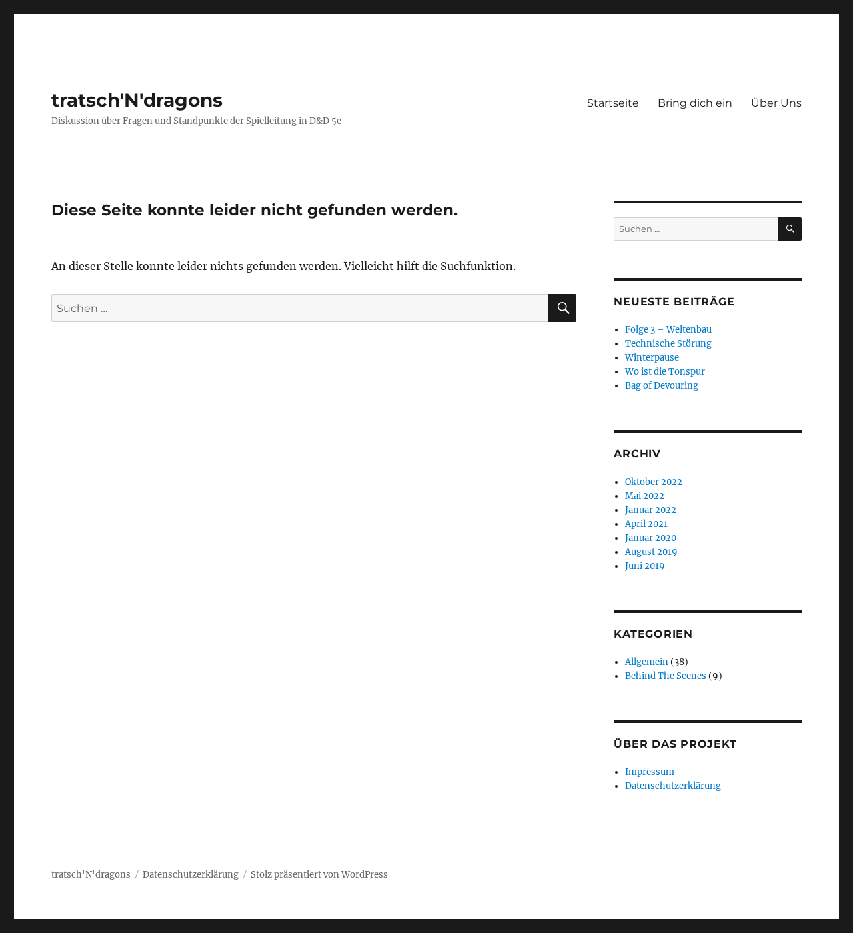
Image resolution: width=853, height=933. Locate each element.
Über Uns (776, 103)
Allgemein (646, 662)
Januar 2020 (650, 538)
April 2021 (646, 524)
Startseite (613, 103)
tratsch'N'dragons (137, 100)
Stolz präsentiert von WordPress (319, 874)
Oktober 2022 (653, 482)
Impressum (649, 772)
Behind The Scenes (665, 676)
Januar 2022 (650, 510)
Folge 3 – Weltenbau (668, 329)
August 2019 (651, 552)
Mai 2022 (644, 496)
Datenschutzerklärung (673, 786)
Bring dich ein (695, 103)
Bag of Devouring (661, 385)
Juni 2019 (645, 566)
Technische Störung (668, 343)
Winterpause (652, 357)
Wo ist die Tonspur (665, 371)
